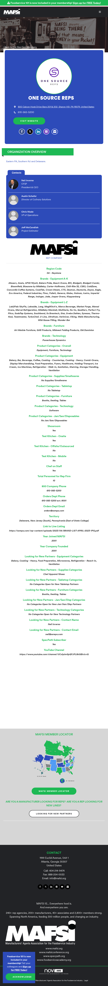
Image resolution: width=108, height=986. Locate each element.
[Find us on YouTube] (62, 886)
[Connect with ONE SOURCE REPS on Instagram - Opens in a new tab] (46, 131)
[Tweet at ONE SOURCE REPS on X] (30, 131)
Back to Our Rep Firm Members (21, 47)
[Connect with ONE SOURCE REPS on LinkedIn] (38, 131)
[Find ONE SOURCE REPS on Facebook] (22, 131)
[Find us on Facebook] (40, 886)
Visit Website (29, 121)
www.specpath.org (54, 956)
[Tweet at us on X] (45, 886)
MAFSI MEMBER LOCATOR (54, 791)
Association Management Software (54, 973)
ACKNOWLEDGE (22, 977)
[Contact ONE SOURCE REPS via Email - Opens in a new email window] (54, 131)
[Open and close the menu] (62, 12)
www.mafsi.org (54, 948)
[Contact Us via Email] (67, 886)
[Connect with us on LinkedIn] (51, 886)
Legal (86, 980)
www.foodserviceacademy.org (54, 959)
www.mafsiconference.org (54, 952)
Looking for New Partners (54, 813)
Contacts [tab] (16, 172)
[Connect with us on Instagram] (56, 886)
